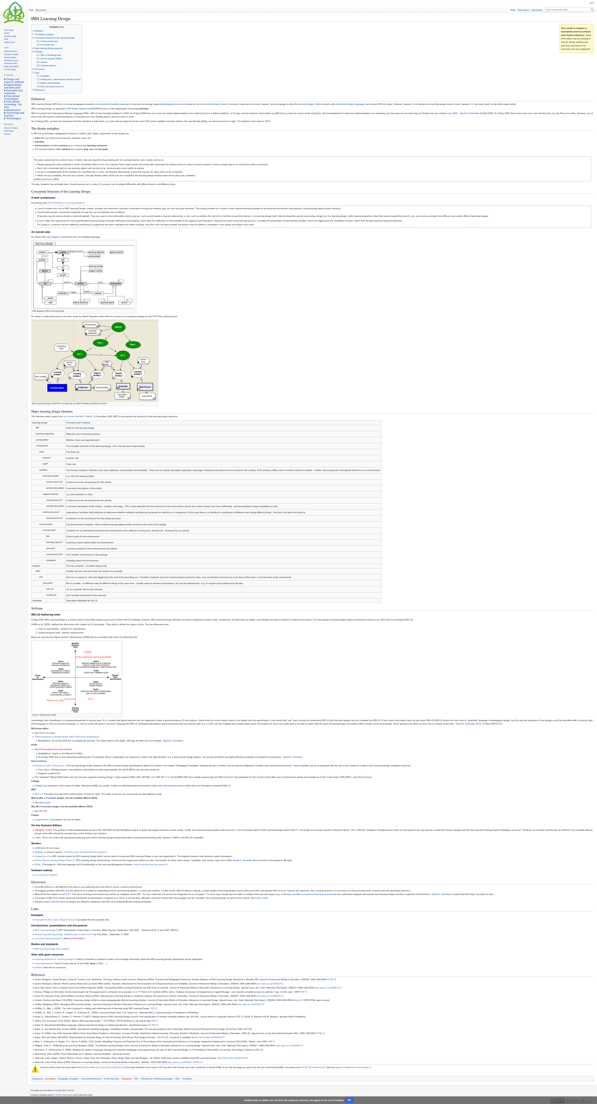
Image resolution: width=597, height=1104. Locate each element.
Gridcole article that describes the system (84, 852)
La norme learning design (47, 938)
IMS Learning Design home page (51, 949)
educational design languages (350, 104)
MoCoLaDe (44, 802)
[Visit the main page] (13, 12)
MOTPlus (158, 316)
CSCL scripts (261, 898)
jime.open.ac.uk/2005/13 (327, 987)
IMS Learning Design (45, 930)
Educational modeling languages (157, 1078)
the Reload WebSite (73, 416)
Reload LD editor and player (48, 765)
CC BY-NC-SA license (312, 1067)
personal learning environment (321, 894)
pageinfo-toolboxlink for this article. (352, 1067)
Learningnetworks (43, 963)
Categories (37, 1078)
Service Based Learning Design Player (53, 860)
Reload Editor (364, 777)
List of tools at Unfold (45, 875)
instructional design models (213, 104)
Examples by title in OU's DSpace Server (55, 919)
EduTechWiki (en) (91, 1067)
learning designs (306, 104)
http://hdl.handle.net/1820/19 (208, 1037)
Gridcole (39, 852)
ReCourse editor (47, 733)
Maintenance (13, 110)
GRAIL (38, 864)
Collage (38, 785)
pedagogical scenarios (175, 104)
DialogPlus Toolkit (43, 830)
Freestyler (51, 798)
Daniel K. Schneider (469, 113)
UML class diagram (50, 237)
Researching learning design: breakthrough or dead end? (63, 934)
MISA (65, 794)
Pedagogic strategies (68, 1078)
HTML (331, 979)
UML (177, 1078)
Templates (187, 1078)
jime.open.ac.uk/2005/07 (288, 1045)
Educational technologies (12, 97)
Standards (127, 1078)
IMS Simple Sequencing (79, 108)
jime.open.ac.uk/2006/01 (269, 996)
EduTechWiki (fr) (113, 1067)
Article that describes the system (149, 864)
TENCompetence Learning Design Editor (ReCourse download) (66, 736)
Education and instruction (13, 92)
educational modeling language (113, 104)
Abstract (297, 1000)
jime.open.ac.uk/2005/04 (269, 983)
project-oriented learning (56, 901)
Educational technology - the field (13, 104)
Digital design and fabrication (13, 86)
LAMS (454, 113)
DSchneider (78, 938)
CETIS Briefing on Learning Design (65, 203)
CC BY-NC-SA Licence (62, 1095)
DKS (161, 1067)
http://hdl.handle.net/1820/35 (232, 1058)
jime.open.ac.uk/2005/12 (250, 1004)
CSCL (121, 898)
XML (136, 1078)
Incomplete (50, 1078)
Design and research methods (14, 80)
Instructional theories (91, 1078)
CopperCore (41, 856)
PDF (303, 992)
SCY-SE (43, 811)
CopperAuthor (42, 819)
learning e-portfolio (292, 894)
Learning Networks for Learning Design (54, 959)
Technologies (13, 118)
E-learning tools (111, 1078)
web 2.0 (65, 894)
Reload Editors (39, 761)
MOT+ (38, 794)
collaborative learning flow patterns (168, 785)
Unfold (38, 967)
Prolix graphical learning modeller (55, 749)
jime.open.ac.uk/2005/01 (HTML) (184, 1062)
